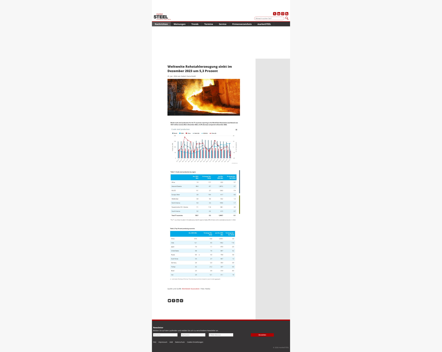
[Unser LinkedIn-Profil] (278, 13)
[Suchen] (286, 18)
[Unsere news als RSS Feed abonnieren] (286, 13)
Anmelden (262, 335)
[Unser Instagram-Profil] (282, 13)
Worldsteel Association (191, 289)
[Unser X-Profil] (274, 13)
